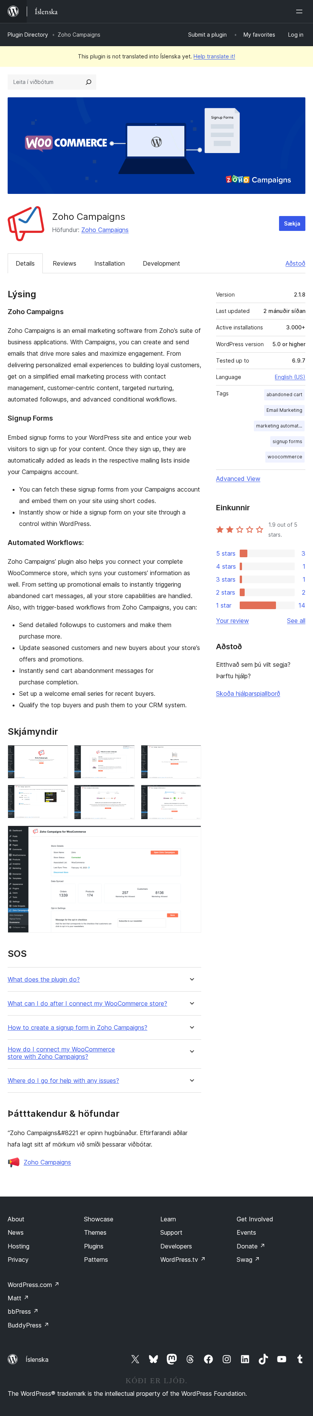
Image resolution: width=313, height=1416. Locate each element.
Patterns (96, 1259)
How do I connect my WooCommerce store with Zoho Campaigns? (61, 1053)
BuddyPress (28, 1325)
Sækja (292, 223)
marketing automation (280, 426)
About (16, 1219)
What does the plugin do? (44, 979)
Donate (251, 1246)
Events (246, 1232)
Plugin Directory (28, 34)
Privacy (18, 1259)
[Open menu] (301, 11)
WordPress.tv (183, 1259)
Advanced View (238, 478)
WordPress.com (34, 1285)
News (16, 1232)
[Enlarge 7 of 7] (191, 836)
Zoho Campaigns (105, 230)
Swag (248, 1259)
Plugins (93, 1246)
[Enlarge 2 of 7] (124, 755)
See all (296, 620)
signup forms (287, 441)
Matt (18, 1298)
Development (161, 263)
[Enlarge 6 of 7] (191, 795)
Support (171, 1232)
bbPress (23, 1311)
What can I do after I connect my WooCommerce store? (87, 1003)
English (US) (290, 377)
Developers (176, 1246)
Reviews (64, 263)
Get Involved (255, 1219)
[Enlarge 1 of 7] (57, 755)
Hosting (18, 1246)
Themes (95, 1232)
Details (25, 263)
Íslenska (37, 1359)
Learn (168, 1219)
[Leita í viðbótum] (88, 82)
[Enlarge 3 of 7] (191, 755)
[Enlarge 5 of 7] (124, 795)
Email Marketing (284, 410)
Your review (232, 620)
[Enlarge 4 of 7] (57, 795)
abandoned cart (284, 394)
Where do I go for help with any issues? (63, 1080)
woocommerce (285, 457)
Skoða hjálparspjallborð (248, 693)
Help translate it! (214, 56)
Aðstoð (295, 263)
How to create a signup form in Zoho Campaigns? (77, 1027)
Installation (109, 263)
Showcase (98, 1219)
